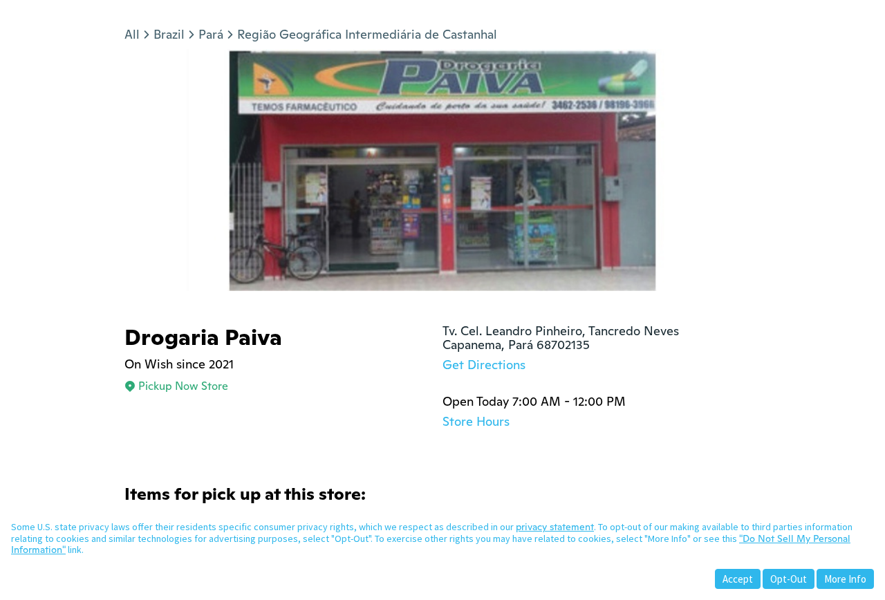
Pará (210, 34)
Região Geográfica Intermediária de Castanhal (367, 34)
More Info (845, 578)
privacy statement (555, 527)
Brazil (169, 34)
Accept (738, 578)
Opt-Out (788, 578)
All (132, 34)
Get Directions (483, 365)
